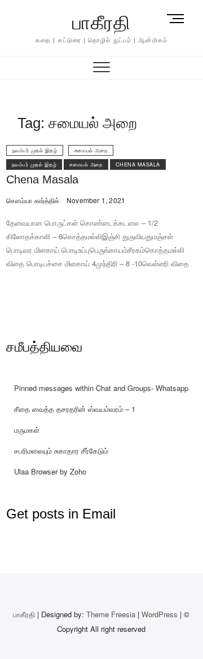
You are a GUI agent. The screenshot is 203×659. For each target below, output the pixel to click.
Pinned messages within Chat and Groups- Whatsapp (101, 388)
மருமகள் (26, 429)
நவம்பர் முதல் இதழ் (35, 150)
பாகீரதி (101, 22)
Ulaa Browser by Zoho (50, 471)
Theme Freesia (110, 614)
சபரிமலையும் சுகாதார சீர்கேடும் (61, 450)
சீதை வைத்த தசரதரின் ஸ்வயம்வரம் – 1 (74, 408)
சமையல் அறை (91, 150)
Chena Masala (138, 164)
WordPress (160, 614)
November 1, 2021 (95, 200)
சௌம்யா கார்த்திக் (33, 200)
